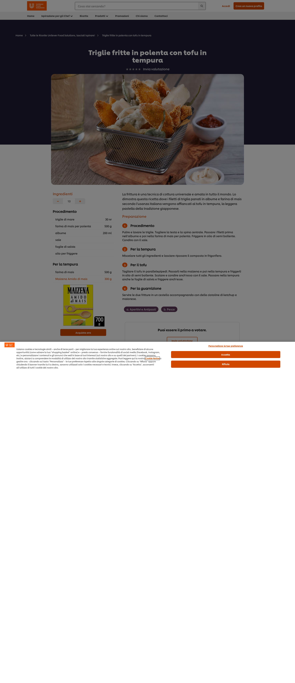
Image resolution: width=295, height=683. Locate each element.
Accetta (225, 354)
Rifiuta (225, 364)
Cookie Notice (152, 358)
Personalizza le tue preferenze (225, 345)
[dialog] (147, 512)
